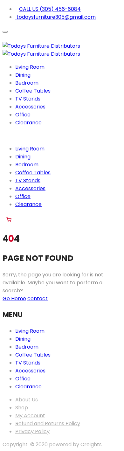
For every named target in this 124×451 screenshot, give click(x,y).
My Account (30, 415)
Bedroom (26, 83)
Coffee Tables (33, 90)
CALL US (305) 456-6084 (50, 9)
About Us (26, 399)
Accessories (30, 106)
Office (23, 114)
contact (37, 298)
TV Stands (27, 98)
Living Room (30, 67)
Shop (21, 407)
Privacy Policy (32, 431)
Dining (23, 75)
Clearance (28, 122)
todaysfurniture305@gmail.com (55, 17)
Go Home (14, 298)
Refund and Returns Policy (47, 423)
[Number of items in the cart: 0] (9, 219)
